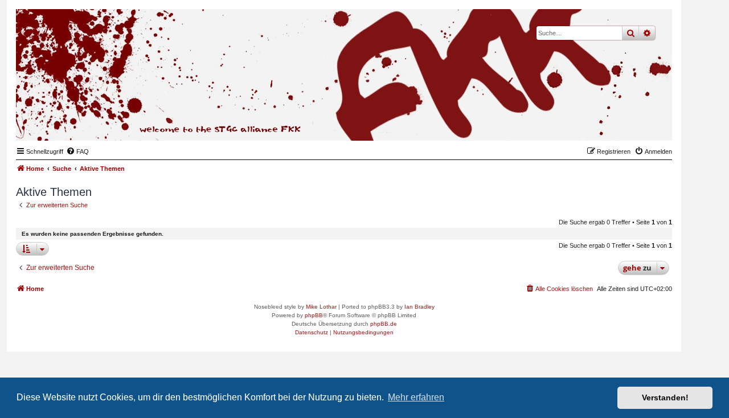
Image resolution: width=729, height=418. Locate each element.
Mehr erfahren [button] (416, 397)
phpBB (314, 315)
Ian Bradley (419, 307)
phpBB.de (383, 324)
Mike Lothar (321, 307)
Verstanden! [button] (665, 397)
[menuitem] (77, 151)
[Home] (607, 123)
